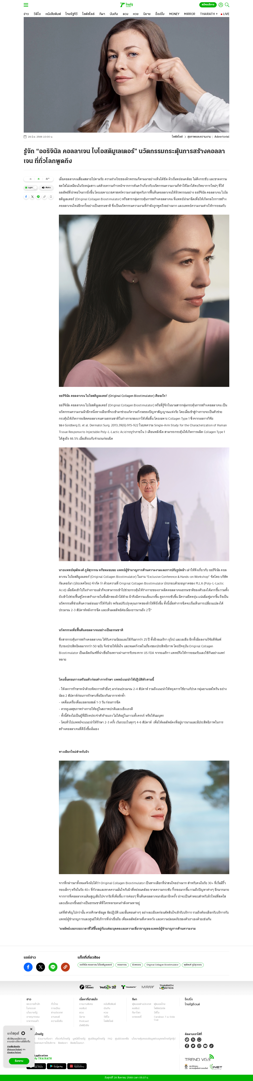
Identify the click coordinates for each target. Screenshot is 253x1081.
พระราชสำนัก (33, 1004)
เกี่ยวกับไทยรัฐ (62, 1038)
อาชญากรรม (33, 1017)
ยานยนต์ (55, 1017)
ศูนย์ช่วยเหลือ (122, 1038)
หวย (106, 1012)
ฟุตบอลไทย (159, 1004)
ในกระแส (31, 1008)
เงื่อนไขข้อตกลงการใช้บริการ (40, 1043)
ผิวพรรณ (136, 965)
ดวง (81, 1012)
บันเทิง (107, 1008)
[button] (26, 196)
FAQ (110, 1038)
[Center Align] (31, 1029)
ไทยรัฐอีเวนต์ (192, 1004)
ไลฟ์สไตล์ (177, 136)
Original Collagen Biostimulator (162, 965)
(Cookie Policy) (14, 1053)
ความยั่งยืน (57, 1021)
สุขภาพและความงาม (199, 136)
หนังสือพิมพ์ (110, 1004)
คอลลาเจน (122, 965)
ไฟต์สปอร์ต (159, 1008)
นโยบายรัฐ (31, 1012)
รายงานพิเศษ (86, 1004)
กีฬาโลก (136, 1012)
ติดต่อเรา (63, 1043)
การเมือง (55, 1008)
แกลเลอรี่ (137, 1017)
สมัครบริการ (208, 4)
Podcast (84, 1021)
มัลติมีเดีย (84, 1025)
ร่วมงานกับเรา (45, 1038)
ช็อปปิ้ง (189, 999)
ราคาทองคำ (32, 1021)
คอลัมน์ (83, 1008)
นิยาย (82, 1017)
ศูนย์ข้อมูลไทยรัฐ (96, 1038)
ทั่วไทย (54, 1004)
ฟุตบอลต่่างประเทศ (141, 1004)
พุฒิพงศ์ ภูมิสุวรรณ (193, 965)
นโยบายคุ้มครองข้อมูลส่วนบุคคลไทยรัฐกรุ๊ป (153, 1038)
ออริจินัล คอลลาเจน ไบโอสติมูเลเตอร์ (96, 965)
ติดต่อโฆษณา (77, 1043)
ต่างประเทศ (57, 1012)
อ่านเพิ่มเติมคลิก (14, 1048)
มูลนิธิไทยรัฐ (79, 1038)
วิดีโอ (106, 1017)
